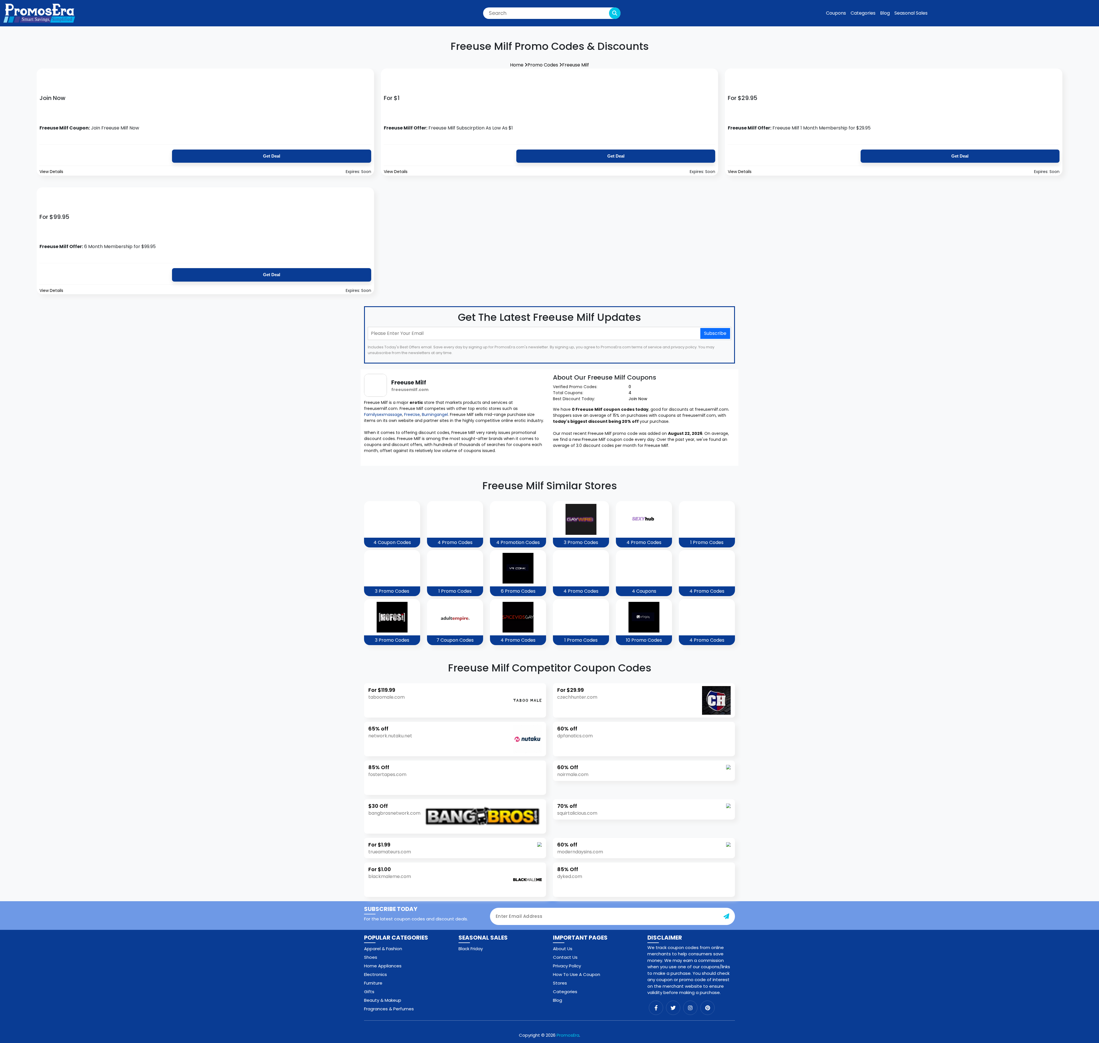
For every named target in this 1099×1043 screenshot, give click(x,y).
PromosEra (568, 1035)
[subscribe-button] (726, 916)
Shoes (370, 957)
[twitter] (673, 1008)
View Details (51, 171)
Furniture (373, 983)
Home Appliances (383, 966)
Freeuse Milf (575, 65)
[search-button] (614, 13)
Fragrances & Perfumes (389, 1009)
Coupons (836, 13)
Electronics (375, 974)
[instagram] (690, 1008)
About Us (562, 949)
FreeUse (412, 414)
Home (517, 65)
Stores (560, 983)
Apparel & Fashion (383, 949)
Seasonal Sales (911, 13)
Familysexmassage (383, 414)
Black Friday (470, 949)
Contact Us (565, 957)
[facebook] (656, 1008)
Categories (863, 13)
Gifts (369, 992)
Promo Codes (543, 65)
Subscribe (715, 333)
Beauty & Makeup (382, 1000)
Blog (885, 13)
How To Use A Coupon (576, 974)
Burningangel (435, 414)
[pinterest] (707, 1008)
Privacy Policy (567, 966)
